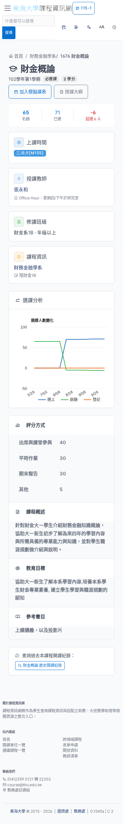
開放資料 (70, 750)
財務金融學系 (43, 56)
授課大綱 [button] (74, 91)
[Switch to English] (89, 27)
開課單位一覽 (14, 745)
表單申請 (70, 745)
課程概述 (35, 512)
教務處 (79, 811)
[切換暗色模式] (114, 27)
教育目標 (35, 568)
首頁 (18, 56)
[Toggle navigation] (8, 8)
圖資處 (63, 811)
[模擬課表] (63, 27)
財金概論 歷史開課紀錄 (42, 665)
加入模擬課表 (33, 91)
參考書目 (35, 617)
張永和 (21, 189)
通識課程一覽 (14, 750)
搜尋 (9, 32)
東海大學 (17, 811)
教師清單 (70, 756)
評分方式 (35, 425)
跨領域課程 (72, 739)
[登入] (76, 27)
